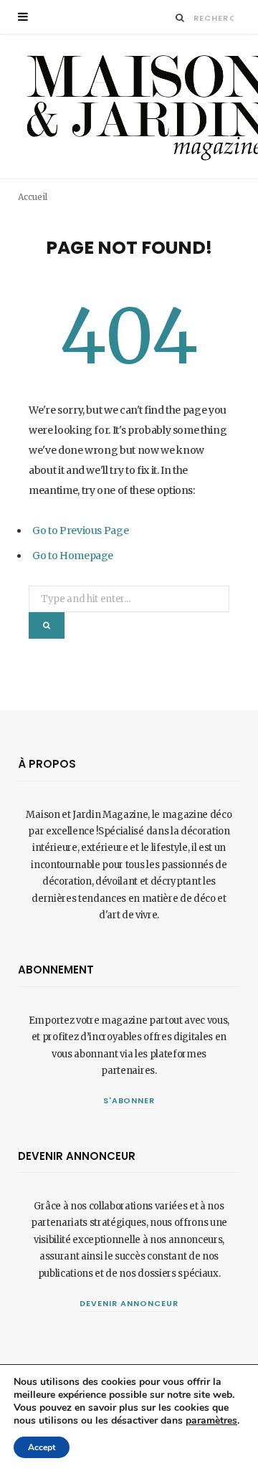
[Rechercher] (180, 17)
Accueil (32, 196)
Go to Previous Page (80, 530)
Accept (41, 1447)
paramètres (211, 1420)
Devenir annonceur (129, 1303)
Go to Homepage (72, 555)
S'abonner (129, 1100)
